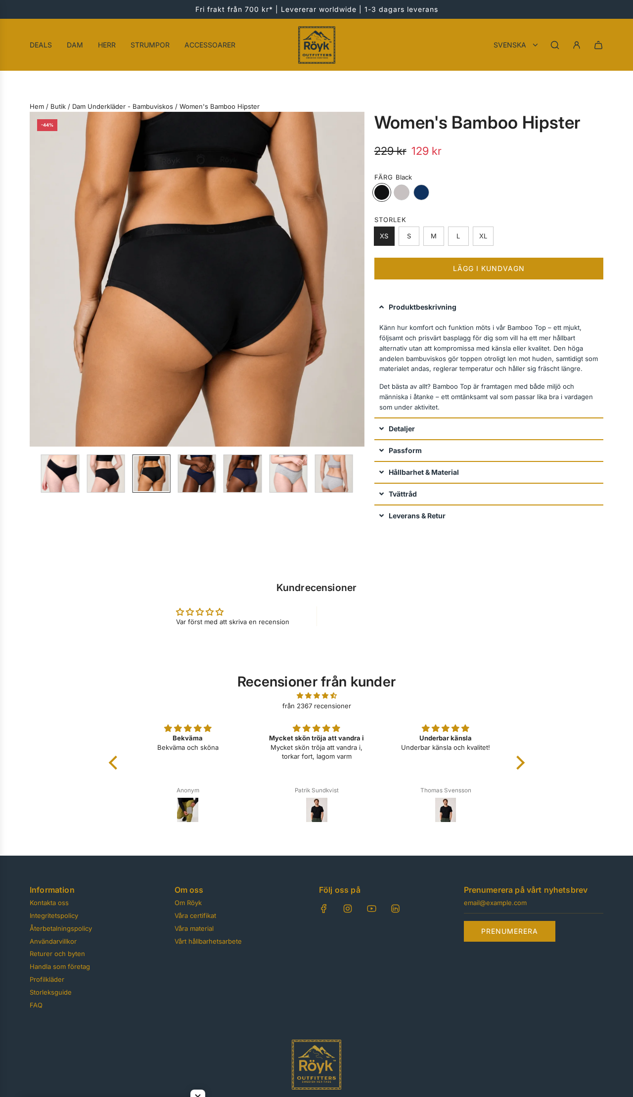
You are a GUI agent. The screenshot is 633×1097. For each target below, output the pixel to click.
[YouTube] (371, 908)
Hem (37, 106)
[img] (316, 695)
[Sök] (555, 45)
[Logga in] (577, 45)
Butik (58, 106)
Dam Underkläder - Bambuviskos (122, 106)
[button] (37, 279)
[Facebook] (324, 908)
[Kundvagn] (598, 45)
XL (483, 236)
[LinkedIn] (395, 908)
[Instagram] (348, 908)
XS (384, 236)
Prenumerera (509, 931)
